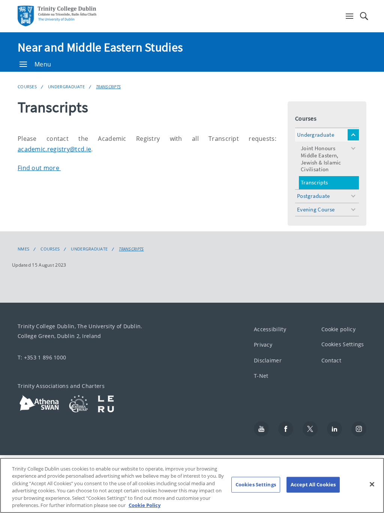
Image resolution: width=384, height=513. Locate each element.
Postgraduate (313, 195)
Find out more (39, 168)
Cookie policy (338, 329)
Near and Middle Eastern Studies (100, 47)
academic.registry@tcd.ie (54, 149)
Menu (42, 64)
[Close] (372, 484)
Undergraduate (66, 86)
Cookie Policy (144, 505)
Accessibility (270, 329)
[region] (192, 485)
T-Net (261, 376)
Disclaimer (268, 360)
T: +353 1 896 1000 (42, 357)
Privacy (263, 345)
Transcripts (108, 86)
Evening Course (315, 209)
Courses (27, 86)
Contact (331, 360)
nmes (23, 249)
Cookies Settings (342, 344)
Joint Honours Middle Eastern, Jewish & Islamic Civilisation (321, 159)
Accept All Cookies (313, 484)
